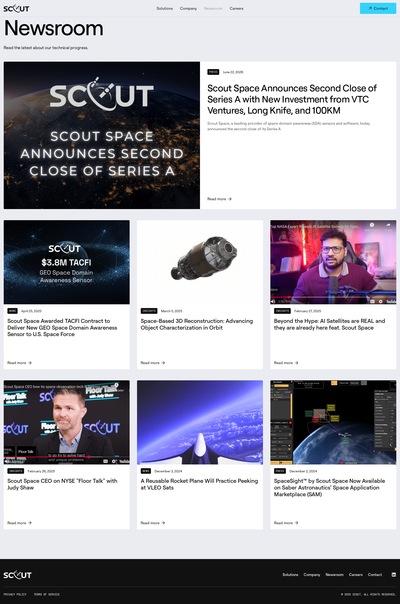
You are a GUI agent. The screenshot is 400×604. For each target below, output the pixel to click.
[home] (52, 8)
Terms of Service (47, 594)
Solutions (165, 8)
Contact (375, 574)
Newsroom (213, 8)
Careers (236, 8)
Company (188, 8)
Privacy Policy (15, 594)
